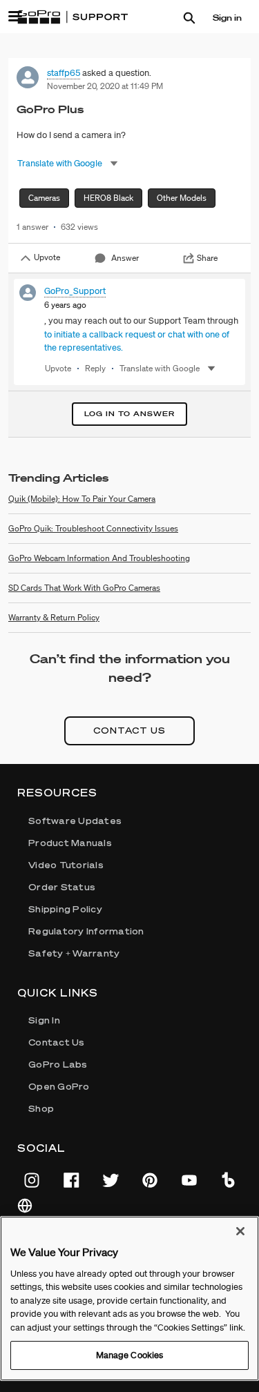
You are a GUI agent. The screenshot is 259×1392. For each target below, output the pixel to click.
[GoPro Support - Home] (72, 17)
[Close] (240, 1231)
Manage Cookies (130, 1355)
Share (207, 258)
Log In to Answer (129, 414)
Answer (125, 258)
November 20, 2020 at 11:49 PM (105, 86)
